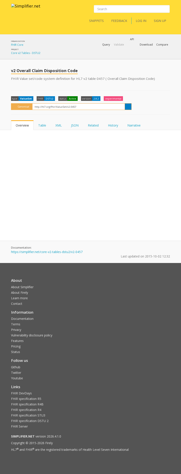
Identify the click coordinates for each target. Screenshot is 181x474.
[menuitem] (151, 56)
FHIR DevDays (21, 393)
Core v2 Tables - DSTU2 (25, 53)
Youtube (17, 378)
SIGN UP (160, 21)
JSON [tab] (75, 125)
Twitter (16, 372)
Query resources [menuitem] (79, 56)
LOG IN (141, 21)
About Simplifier (22, 287)
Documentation (22, 319)
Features (17, 341)
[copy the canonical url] (128, 106)
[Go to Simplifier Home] (25, 8)
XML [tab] (58, 125)
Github (15, 367)
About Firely (19, 292)
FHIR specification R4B (27, 404)
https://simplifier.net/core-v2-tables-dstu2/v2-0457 (47, 252)
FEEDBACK (119, 21)
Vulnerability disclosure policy (31, 335)
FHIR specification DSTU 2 (30, 421)
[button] (106, 44)
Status (15, 352)
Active (72, 98)
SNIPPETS (96, 21)
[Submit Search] (166, 9)
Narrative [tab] (134, 125)
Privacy (16, 330)
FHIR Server (19, 426)
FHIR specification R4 (26, 410)
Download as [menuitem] (124, 56)
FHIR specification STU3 (28, 415)
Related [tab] (93, 125)
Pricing (16, 346)
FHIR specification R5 (26, 399)
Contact (16, 303)
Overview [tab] (22, 125)
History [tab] (113, 125)
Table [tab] (42, 125)
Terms (15, 324)
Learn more (19, 298)
